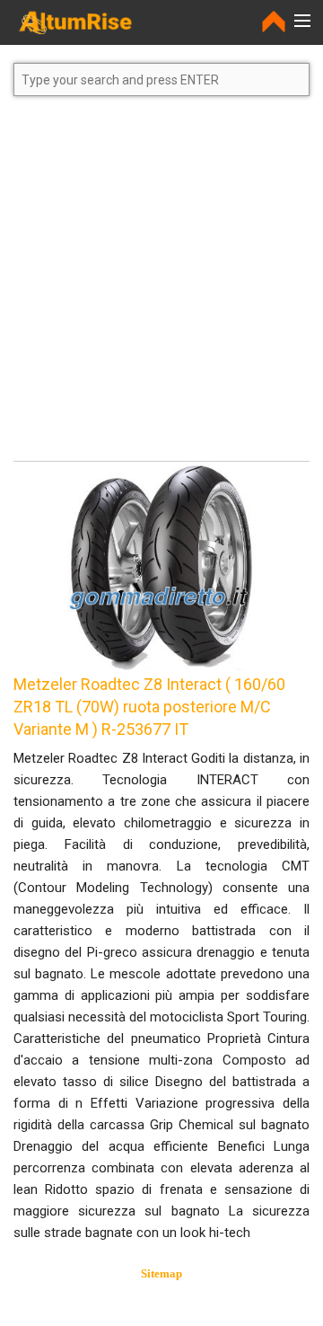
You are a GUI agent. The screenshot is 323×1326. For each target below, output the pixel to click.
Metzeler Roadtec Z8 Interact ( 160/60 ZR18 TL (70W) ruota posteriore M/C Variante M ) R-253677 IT (149, 706)
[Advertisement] (161, 286)
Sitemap (161, 1273)
